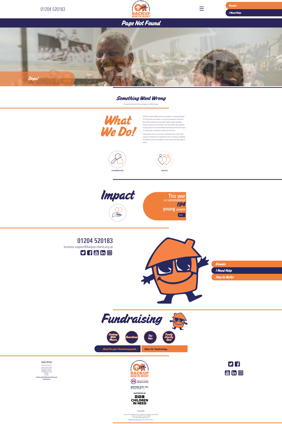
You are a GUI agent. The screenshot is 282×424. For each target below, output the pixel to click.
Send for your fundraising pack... (120, 349)
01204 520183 (53, 9)
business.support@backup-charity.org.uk (88, 247)
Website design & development (134, 419)
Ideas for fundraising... (156, 349)
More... (181, 215)
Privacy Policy (141, 411)
